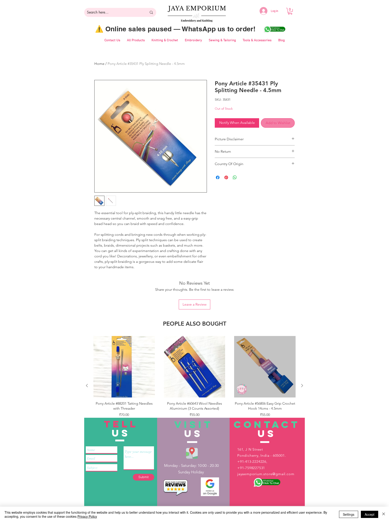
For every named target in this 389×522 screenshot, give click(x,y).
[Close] (383, 514)
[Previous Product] (87, 385)
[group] (194, 385)
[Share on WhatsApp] (234, 177)
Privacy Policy (87, 516)
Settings (348, 514)
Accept (369, 514)
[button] (290, 11)
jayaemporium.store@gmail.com (265, 474)
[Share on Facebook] (217, 177)
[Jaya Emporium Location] (192, 452)
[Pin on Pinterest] (226, 177)
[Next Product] (302, 385)
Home (99, 63)
